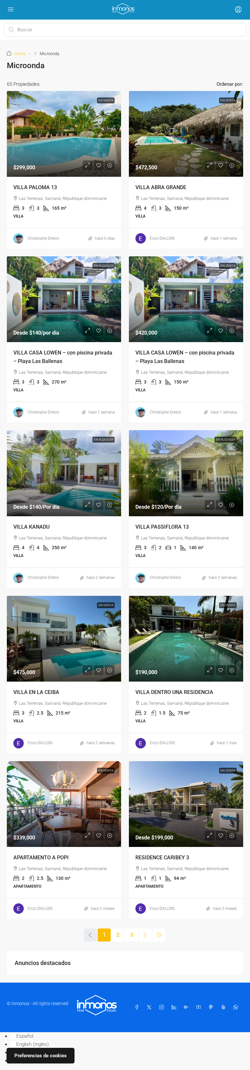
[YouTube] (199, 1007)
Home (20, 53)
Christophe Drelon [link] (43, 238)
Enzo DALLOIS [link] (162, 238)
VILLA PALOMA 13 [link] (35, 187)
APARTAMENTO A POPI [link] (41, 857)
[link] (64, 134)
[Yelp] (224, 1007)
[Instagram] (162, 1007)
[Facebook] (138, 1007)
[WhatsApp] (237, 1007)
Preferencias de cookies (40, 1056)
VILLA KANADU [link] (31, 527)
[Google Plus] (187, 1007)
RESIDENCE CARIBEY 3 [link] (162, 857)
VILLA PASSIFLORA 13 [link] (162, 527)
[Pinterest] (212, 1007)
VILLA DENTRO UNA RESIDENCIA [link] (174, 692)
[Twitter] (150, 1007)
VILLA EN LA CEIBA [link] (36, 692)
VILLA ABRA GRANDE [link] (160, 187)
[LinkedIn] (175, 1007)
